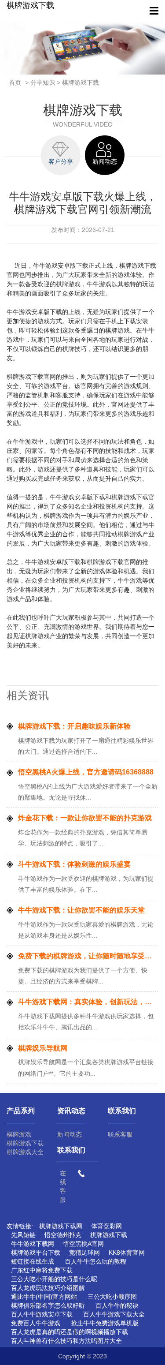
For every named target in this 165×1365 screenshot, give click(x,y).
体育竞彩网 (106, 1226)
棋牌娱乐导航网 (42, 1048)
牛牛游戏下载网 (32, 1243)
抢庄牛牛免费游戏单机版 (105, 1323)
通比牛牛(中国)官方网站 (44, 1296)
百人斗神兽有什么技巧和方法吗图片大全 (66, 1340)
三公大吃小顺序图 (112, 1296)
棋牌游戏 (19, 1134)
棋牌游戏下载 (30, 5)
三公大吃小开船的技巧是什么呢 (54, 1279)
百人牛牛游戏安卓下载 (42, 1314)
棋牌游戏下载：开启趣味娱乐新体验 (74, 726)
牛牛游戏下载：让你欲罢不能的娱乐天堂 (81, 910)
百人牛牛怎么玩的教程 (95, 1261)
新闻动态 (69, 1134)
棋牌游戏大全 (25, 1152)
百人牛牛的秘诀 (117, 1305)
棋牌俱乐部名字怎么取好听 (48, 1305)
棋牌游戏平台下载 (35, 1252)
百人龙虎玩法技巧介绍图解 (48, 1287)
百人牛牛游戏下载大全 (114, 1314)
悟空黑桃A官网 (83, 1243)
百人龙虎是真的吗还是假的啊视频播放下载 (69, 1331)
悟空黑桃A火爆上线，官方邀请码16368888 (86, 772)
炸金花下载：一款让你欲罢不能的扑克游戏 (85, 818)
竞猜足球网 (84, 1252)
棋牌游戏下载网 (60, 1226)
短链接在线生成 (32, 1261)
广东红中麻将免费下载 (42, 1270)
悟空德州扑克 (62, 1234)
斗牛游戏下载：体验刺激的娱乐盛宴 (74, 864)
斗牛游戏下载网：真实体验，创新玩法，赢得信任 (88, 1002)
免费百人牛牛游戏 (35, 1323)
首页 (15, 82)
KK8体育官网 (127, 1252)
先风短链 (23, 1234)
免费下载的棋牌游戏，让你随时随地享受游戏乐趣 (88, 956)
